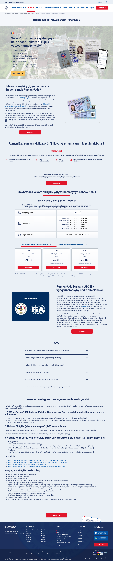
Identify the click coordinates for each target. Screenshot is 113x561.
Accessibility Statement (82, 551)
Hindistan (43, 541)
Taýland (43, 537)
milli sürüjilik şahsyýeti (23, 98)
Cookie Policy (55, 551)
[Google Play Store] (101, 538)
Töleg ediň (101, 544)
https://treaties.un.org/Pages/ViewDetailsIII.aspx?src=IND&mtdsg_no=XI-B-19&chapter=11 (38, 462)
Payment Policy (62, 551)
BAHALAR (39, 8)
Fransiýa (43, 535)
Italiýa (42, 533)
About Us (28, 551)
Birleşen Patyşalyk (30, 531)
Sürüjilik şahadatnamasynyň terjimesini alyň (14, 533)
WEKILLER (72, 8)
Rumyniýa (28, 533)
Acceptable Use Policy (45, 551)
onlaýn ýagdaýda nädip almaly (11, 531)
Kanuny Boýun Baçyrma (10, 558)
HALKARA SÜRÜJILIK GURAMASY (15, 2)
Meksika (43, 531)
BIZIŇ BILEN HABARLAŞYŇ (85, 8)
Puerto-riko (28, 541)
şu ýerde (85, 306)
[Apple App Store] (101, 533)
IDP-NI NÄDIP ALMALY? (19, 8)
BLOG (65, 8)
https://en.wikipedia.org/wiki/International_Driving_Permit (27, 464)
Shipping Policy (50, 553)
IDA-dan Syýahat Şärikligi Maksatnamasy (14, 535)
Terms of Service (35, 551)
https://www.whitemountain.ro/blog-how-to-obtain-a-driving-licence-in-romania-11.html (36, 466)
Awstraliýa (28, 537)
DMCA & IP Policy (71, 551)
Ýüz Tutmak (102, 8)
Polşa (42, 543)
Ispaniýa (43, 529)
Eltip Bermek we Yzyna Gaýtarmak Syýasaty (36, 553)
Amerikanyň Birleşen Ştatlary (32, 529)
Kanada (43, 539)
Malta (27, 543)
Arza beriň (16, 73)
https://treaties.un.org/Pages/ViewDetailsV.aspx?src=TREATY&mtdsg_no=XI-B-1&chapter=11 (38, 460)
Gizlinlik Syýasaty (60, 553)
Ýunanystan (29, 539)
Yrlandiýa (28, 535)
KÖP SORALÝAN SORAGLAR (53, 8)
